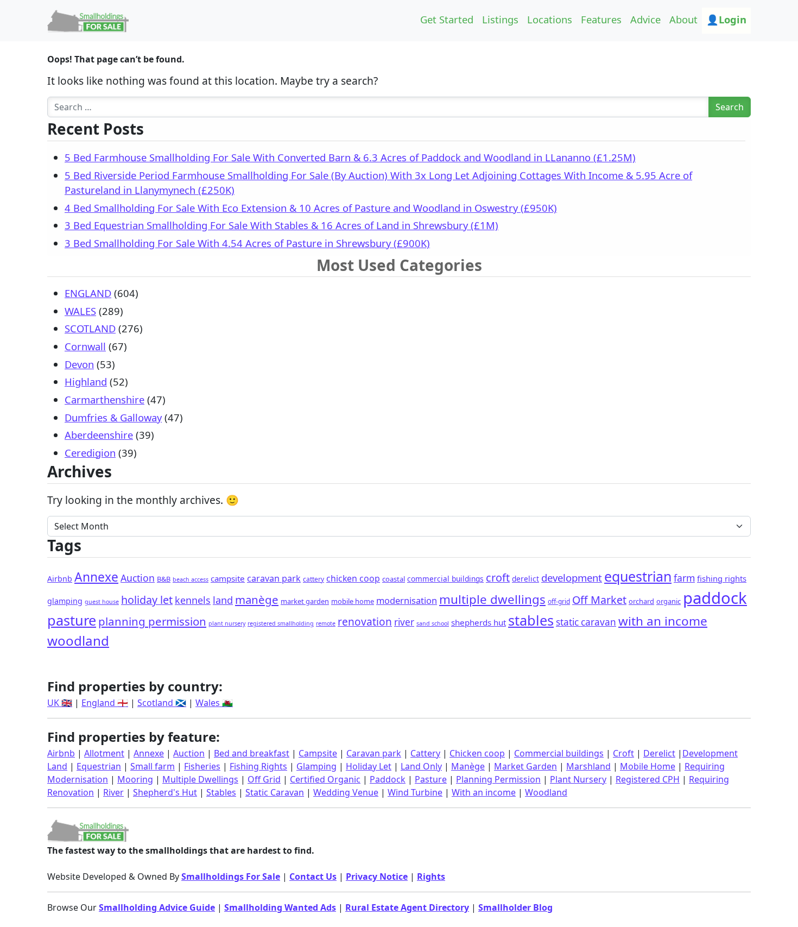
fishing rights (721, 578)
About (683, 19)
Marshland (588, 766)
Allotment (104, 753)
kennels (193, 600)
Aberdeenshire (99, 435)
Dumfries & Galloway (113, 417)
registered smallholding (281, 623)
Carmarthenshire (104, 399)
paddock (715, 598)
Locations (549, 19)
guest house (102, 602)
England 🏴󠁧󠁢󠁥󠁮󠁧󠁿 (104, 703)
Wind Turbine (415, 792)
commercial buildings (445, 578)
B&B (163, 579)
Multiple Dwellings (200, 779)
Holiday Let (368, 766)
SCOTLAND (90, 328)
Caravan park (373, 753)
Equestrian (99, 766)
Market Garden (525, 766)
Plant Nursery (578, 779)
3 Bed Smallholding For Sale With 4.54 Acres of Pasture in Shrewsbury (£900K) (247, 243)
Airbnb (59, 578)
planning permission (152, 621)
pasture (71, 620)
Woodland (546, 792)
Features (601, 19)
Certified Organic (325, 779)
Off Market (599, 599)
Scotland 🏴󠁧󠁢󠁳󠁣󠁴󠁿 (161, 703)
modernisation (406, 600)
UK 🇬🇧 (59, 703)
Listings (500, 19)
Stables (221, 792)
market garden (305, 601)
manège (256, 599)
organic (668, 601)
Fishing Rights (258, 766)
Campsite (318, 753)
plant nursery (226, 623)
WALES (80, 311)
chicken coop (353, 578)
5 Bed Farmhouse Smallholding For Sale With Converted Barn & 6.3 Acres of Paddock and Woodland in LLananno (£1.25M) (350, 157)
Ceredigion (90, 452)
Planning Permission (498, 779)
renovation (365, 622)
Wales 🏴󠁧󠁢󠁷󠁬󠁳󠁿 (214, 703)
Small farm (152, 766)
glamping (65, 601)
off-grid (559, 601)
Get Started (446, 19)
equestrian (638, 576)
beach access (190, 579)
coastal (393, 579)
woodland (78, 640)
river (404, 622)
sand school (432, 623)
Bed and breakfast (251, 753)
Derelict (659, 753)
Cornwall (85, 346)
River (113, 792)
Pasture (431, 779)
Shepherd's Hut (165, 792)
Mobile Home (647, 766)
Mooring (135, 779)
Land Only (421, 766)
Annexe (96, 577)
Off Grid (264, 779)
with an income (662, 621)
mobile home (352, 601)
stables (531, 620)
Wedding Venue (345, 792)
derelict (525, 578)
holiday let (147, 599)
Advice (645, 19)
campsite (228, 578)
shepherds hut (478, 622)
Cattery (425, 753)
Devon (79, 364)
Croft (623, 753)
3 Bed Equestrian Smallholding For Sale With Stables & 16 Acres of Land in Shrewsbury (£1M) (281, 225)
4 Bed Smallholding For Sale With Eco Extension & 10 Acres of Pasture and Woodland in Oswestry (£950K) (311, 208)
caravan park (274, 578)
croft (498, 577)
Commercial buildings (559, 753)
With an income (484, 792)
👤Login (726, 19)
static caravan (586, 622)
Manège (468, 766)
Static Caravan (274, 792)
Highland (86, 381)
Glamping (316, 766)
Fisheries (202, 766)
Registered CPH (648, 779)
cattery (313, 579)
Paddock (388, 779)
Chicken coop (477, 753)
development (571, 577)
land (223, 600)
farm (684, 577)
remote (325, 623)
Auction (138, 577)
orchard (641, 601)
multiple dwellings (492, 599)
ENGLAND (88, 293)
